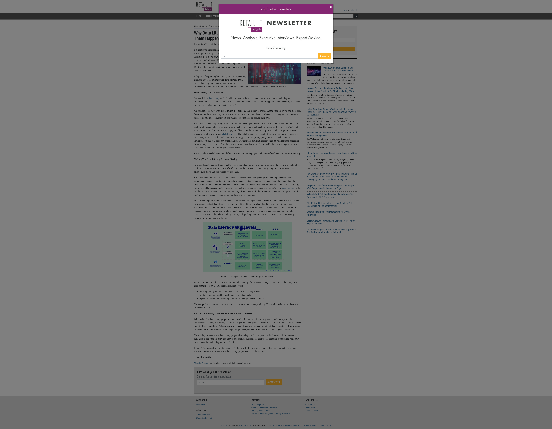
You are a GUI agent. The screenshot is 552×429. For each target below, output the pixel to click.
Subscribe (324, 55)
